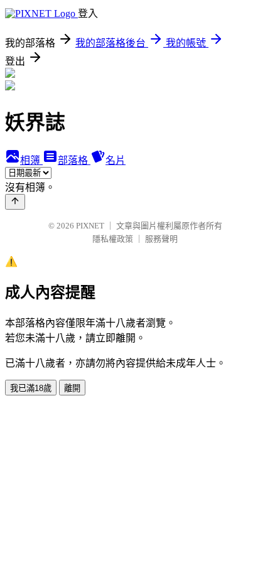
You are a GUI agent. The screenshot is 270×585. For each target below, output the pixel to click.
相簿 (31, 160)
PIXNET (90, 225)
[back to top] (15, 202)
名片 (115, 160)
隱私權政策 (112, 239)
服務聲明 (161, 239)
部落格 (74, 160)
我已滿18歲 (30, 388)
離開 (72, 388)
